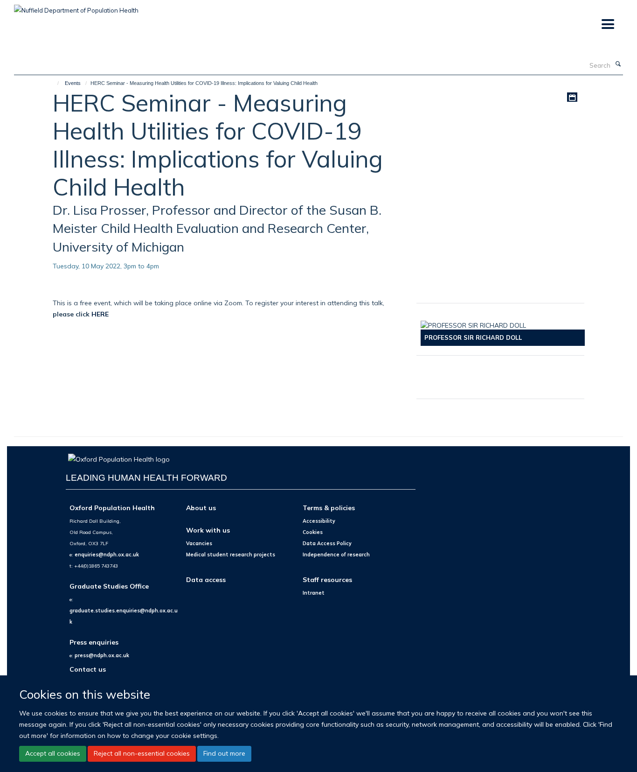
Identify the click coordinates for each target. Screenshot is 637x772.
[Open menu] (607, 24)
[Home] (54, 83)
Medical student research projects (230, 554)
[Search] (618, 64)
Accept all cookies (52, 753)
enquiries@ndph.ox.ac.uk (107, 554)
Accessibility (319, 521)
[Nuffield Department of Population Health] (76, 7)
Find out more (224, 753)
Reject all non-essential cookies (142, 753)
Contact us (87, 669)
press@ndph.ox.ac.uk (102, 655)
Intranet (314, 593)
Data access (206, 579)
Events (73, 83)
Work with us (208, 530)
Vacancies (199, 543)
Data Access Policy (327, 543)
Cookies (313, 532)
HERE (100, 314)
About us (201, 508)
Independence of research (336, 554)
